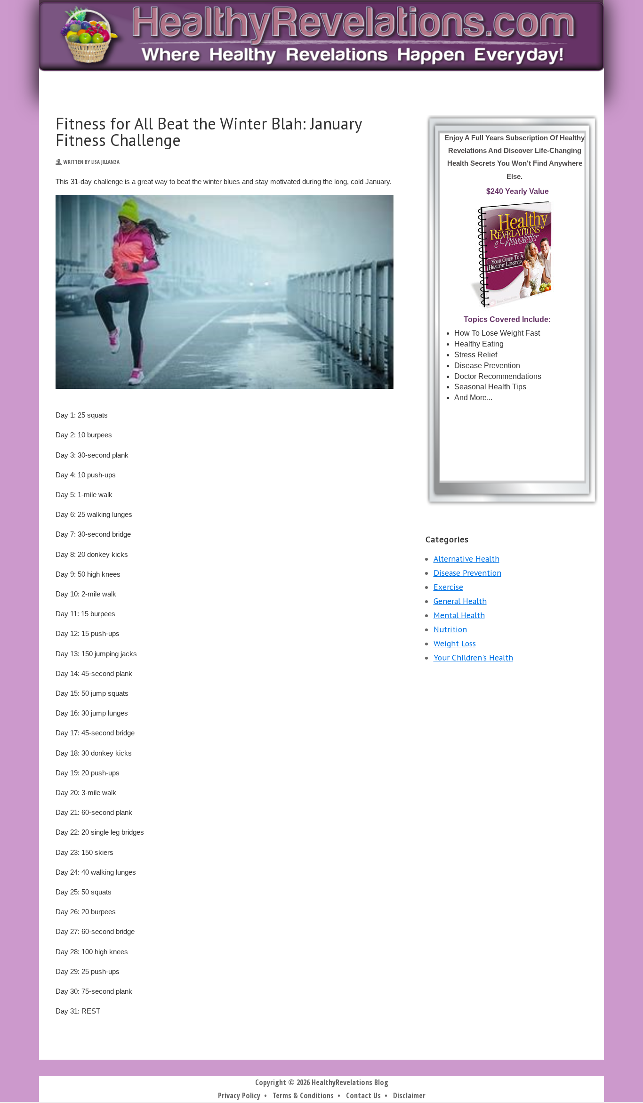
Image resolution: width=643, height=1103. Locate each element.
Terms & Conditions (303, 1095)
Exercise (448, 586)
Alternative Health (466, 558)
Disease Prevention (467, 572)
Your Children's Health (473, 657)
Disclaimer (409, 1095)
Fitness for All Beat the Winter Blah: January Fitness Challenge (209, 132)
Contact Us (363, 1095)
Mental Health (459, 615)
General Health (460, 601)
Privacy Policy (239, 1095)
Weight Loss (455, 643)
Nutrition (450, 629)
